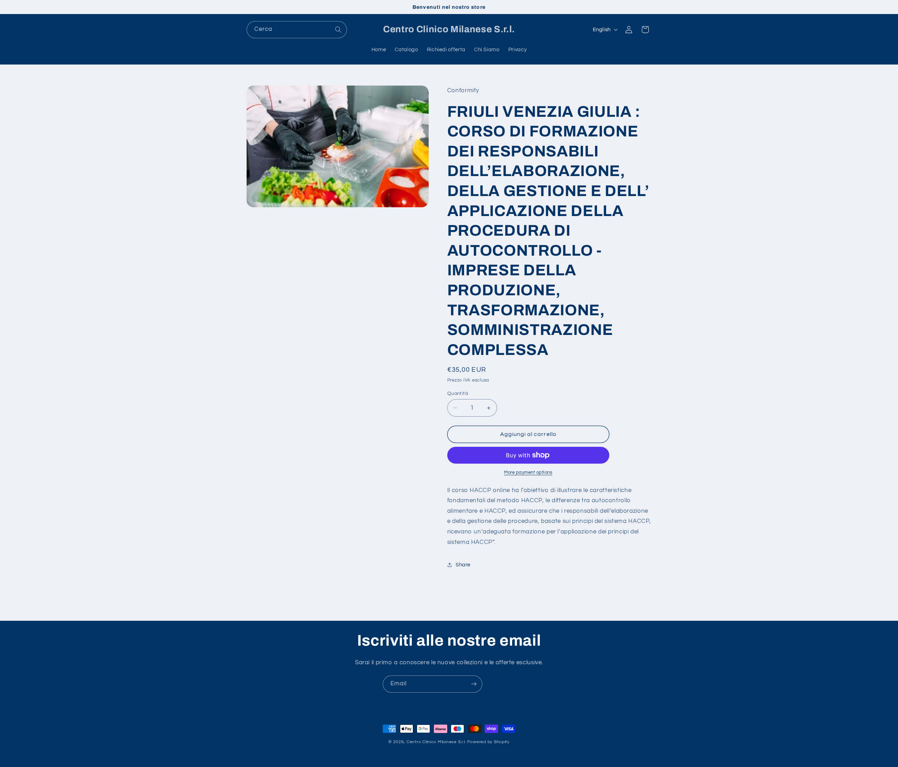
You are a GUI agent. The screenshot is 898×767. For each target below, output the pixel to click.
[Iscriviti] (473, 684)
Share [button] (463, 564)
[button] (645, 29)
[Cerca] (338, 29)
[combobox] (297, 29)
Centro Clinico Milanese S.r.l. (436, 742)
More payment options (528, 472)
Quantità (457, 393)
